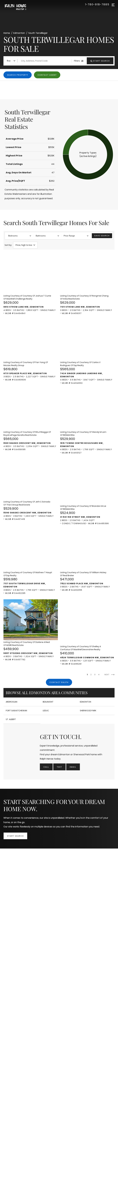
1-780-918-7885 (97, 4)
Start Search (15, 836)
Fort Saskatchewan (16, 710)
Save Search (102, 235)
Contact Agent (47, 75)
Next (107, 674)
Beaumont (48, 701)
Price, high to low (24, 245)
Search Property (17, 75)
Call (46, 767)
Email (73, 767)
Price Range (69, 236)
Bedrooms (13, 236)
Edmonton (85, 701)
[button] (87, 154)
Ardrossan (11, 701)
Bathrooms (41, 236)
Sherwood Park (88, 710)
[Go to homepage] (18, 7)
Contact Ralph (59, 682)
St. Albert (11, 719)
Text (59, 767)
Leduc (46, 710)
